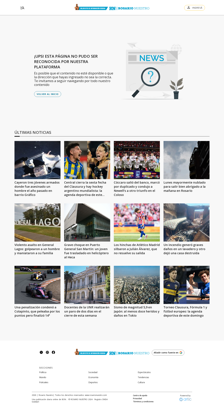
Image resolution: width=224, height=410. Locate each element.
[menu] (46, 7)
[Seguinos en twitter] (41, 353)
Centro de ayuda (140, 395)
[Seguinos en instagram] (47, 353)
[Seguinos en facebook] (53, 353)
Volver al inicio (48, 94)
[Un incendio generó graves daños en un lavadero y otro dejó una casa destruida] (187, 222)
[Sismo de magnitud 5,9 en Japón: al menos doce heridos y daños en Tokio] (137, 285)
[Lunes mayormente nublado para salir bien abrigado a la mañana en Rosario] (187, 160)
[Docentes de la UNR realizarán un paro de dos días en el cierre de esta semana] (87, 285)
